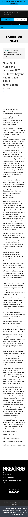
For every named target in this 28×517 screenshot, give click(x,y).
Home (6, 50)
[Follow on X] (12, 492)
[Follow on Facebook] (10, 492)
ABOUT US (6, 472)
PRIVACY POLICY (21, 514)
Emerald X (12, 502)
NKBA (20, 12)
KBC (15, 12)
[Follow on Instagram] (15, 492)
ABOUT (7, 508)
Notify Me (7, 19)
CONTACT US (7, 475)
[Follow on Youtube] (18, 492)
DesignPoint (7, 14)
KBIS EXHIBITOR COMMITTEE (12, 480)
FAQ (4, 483)
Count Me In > (14, 3)
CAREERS (14, 508)
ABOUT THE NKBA (8, 477)
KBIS (5, 12)
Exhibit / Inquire (20, 19)
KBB (10, 12)
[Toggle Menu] (14, 27)
